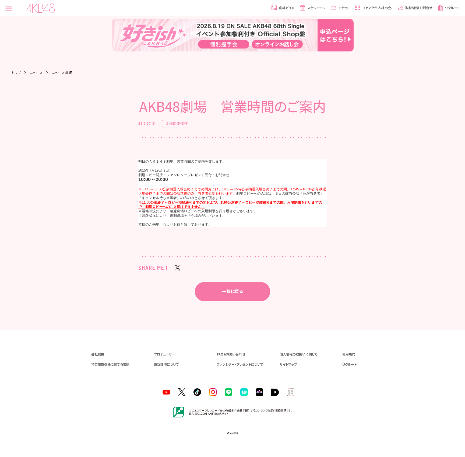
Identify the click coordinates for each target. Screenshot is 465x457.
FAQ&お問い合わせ (231, 354)
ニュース (36, 72)
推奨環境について (166, 364)
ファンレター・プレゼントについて (240, 364)
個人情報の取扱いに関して (298, 354)
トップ (16, 72)
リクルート (349, 364)
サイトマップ (288, 364)
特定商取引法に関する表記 (110, 364)
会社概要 (97, 354)
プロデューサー (164, 354)
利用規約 (348, 354)
